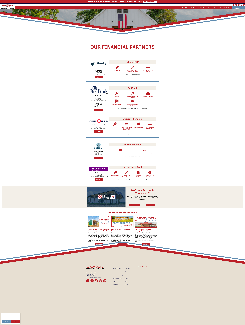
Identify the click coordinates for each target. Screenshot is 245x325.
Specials (203, 7)
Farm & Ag (115, 271)
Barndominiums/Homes (117, 278)
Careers (228, 4)
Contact (222, 4)
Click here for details (150, 1)
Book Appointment (225, 7)
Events (114, 281)
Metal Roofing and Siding (118, 275)
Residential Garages (117, 268)
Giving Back (127, 268)
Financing (208, 4)
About (197, 4)
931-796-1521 (92, 274)
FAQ (126, 281)
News (202, 4)
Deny (15, 321)
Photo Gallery (212, 7)
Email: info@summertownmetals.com (93, 277)
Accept (6, 321)
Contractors (127, 275)
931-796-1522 (91, 275)
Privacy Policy (115, 284)
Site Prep (215, 4)
